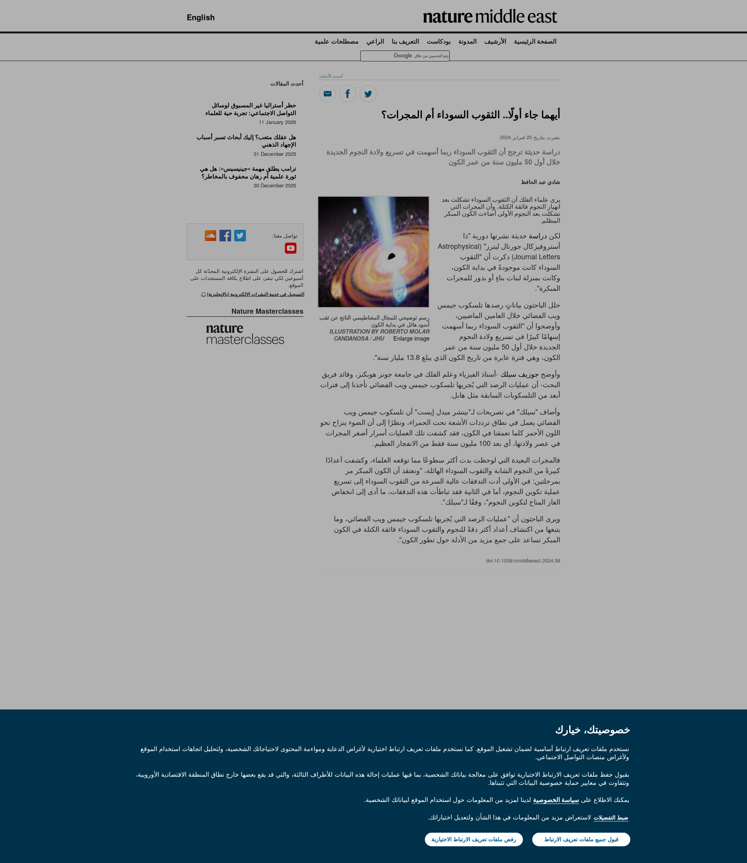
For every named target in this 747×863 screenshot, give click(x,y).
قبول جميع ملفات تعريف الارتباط (581, 839)
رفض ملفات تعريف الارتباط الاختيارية (473, 839)
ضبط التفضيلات (611, 817)
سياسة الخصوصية (556, 800)
